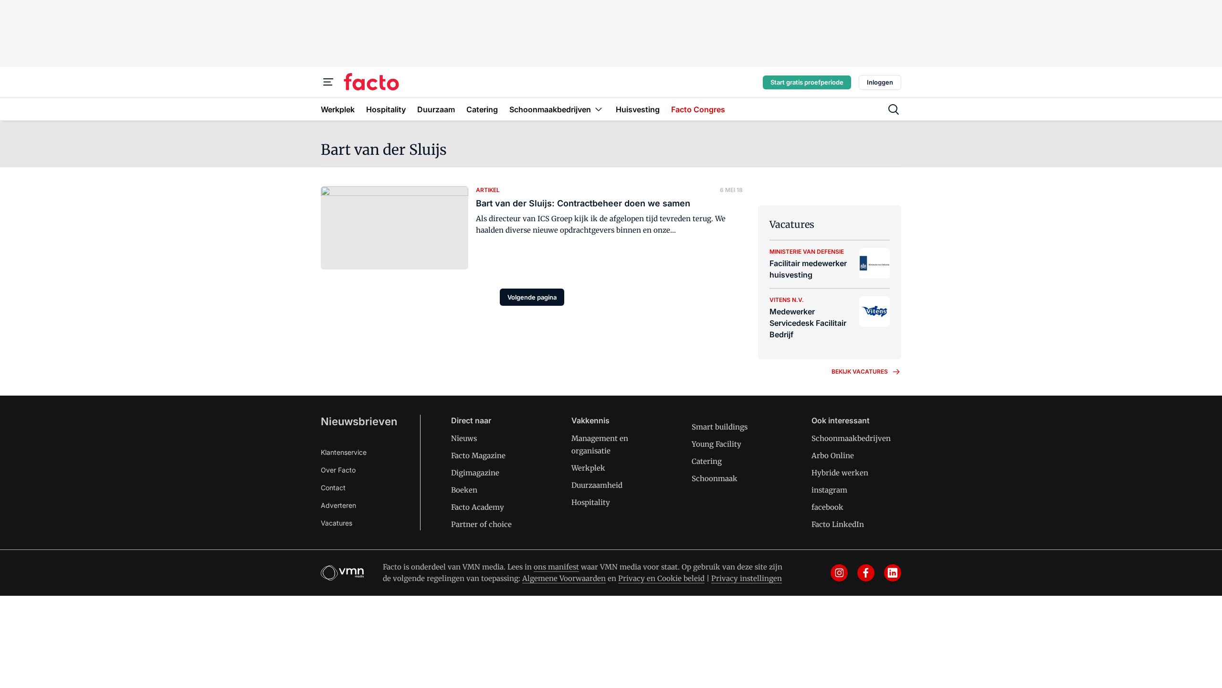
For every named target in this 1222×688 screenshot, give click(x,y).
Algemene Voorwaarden (564, 578)
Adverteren (338, 505)
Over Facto (338, 470)
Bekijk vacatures (860, 371)
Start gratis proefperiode (806, 82)
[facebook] (865, 572)
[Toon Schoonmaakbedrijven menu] (598, 109)
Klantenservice (344, 452)
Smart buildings (720, 426)
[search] (893, 109)
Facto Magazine (478, 455)
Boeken (464, 489)
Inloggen (880, 82)
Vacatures (336, 523)
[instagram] (839, 572)
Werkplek (588, 468)
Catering (707, 461)
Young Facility (716, 444)
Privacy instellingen (746, 578)
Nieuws (464, 438)
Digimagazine (475, 472)
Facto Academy (477, 507)
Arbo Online (832, 455)
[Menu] (328, 82)
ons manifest (556, 566)
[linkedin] (892, 572)
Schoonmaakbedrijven (851, 438)
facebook (827, 507)
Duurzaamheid (596, 485)
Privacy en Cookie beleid (661, 578)
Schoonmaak (714, 478)
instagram (829, 489)
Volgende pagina (532, 297)
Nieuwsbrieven (359, 421)
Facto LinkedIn (837, 524)
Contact (333, 488)
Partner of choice (481, 524)
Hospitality (590, 502)
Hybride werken (839, 472)
